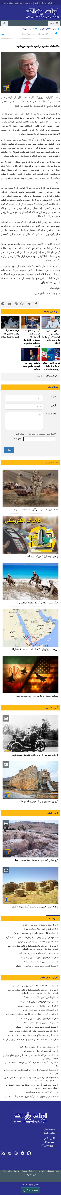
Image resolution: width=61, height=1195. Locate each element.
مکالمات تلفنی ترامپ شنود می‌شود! (37, 46)
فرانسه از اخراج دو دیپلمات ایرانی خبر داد (38, 957)
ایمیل (53, 405)
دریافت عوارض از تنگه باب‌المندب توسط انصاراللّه (34, 649)
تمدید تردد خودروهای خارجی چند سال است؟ (36, 953)
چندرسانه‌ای (49, 1142)
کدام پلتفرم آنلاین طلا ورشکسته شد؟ (40, 929)
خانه (52, 24)
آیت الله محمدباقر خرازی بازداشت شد (40, 1051)
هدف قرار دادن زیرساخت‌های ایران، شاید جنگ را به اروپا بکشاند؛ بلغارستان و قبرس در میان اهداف (33, 947)
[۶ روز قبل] (30, 488)
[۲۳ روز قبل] (30, 674)
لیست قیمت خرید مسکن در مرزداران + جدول (36, 966)
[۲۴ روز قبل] (30, 628)
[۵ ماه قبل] (51, 322)
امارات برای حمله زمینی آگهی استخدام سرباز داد (35, 510)
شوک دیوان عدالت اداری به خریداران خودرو (37, 942)
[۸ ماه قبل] (30, 322)
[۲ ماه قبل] (30, 733)
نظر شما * (51, 414)
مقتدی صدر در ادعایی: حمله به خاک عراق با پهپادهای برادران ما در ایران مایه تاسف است (31, 1079)
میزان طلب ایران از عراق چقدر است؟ (40, 962)
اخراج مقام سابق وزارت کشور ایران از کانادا (37, 1047)
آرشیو (37, 3)
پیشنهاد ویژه (51, 463)
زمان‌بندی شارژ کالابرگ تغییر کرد (42, 556)
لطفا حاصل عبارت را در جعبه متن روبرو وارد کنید (36, 434)
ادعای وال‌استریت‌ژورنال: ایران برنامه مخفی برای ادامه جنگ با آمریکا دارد (31, 1071)
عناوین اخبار (49, 1133)
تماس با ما (47, 3)
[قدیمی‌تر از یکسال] (51, 354)
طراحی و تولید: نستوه (30, 1184)
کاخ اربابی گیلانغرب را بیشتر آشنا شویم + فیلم (36, 860)
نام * (53, 397)
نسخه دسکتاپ (30, 1190)
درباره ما (28, 3)
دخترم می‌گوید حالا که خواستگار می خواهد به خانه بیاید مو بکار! (31, 1064)
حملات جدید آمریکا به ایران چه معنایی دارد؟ (37, 696)
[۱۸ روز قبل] (30, 581)
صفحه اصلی (49, 1130)
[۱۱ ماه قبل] (10, 322)
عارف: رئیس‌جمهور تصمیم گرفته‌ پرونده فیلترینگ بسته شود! (30, 1096)
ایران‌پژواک (43, 12)
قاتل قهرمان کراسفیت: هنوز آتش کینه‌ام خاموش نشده (32, 1031)
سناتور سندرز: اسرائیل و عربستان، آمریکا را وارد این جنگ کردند (51, 337)
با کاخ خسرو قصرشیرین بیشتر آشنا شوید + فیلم (35, 907)
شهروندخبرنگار (48, 1146)
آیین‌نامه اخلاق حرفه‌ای (12, 3)
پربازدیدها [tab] (53, 919)
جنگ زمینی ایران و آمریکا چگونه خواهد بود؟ (37, 603)
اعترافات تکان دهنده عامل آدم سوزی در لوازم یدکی (34, 933)
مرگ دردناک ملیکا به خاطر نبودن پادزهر (39, 925)
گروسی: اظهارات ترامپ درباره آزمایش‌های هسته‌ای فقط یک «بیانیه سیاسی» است (31, 338)
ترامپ (39, 376)
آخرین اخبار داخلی (48, 978)
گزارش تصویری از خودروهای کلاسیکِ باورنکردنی (35, 755)
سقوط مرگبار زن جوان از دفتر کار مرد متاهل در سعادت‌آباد (31, 937)
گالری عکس (52, 708)
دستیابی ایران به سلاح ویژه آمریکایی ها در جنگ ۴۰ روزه (32, 1035)
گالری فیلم (52, 813)
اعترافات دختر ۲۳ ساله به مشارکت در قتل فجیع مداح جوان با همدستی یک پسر (30, 1057)
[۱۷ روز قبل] (30, 535)
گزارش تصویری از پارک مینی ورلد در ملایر (38, 802)
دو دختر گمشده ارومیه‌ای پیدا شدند (40, 1092)
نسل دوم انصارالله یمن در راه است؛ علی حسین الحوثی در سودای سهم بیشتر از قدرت (31, 1086)
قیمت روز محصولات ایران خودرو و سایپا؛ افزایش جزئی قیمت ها (30, 1041)
